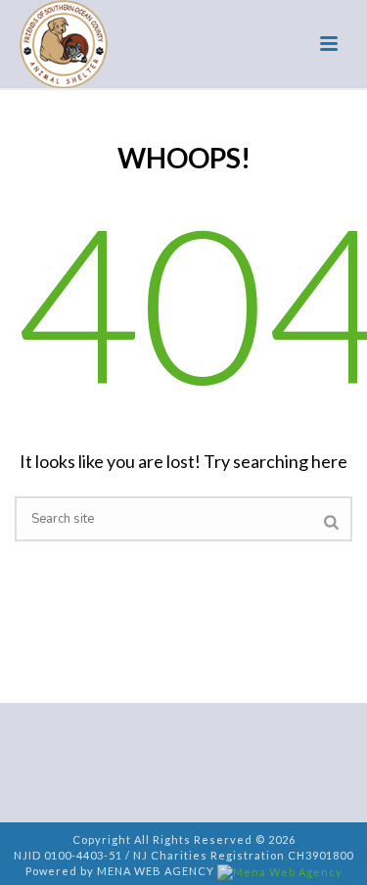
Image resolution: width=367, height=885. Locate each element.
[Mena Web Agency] (280, 870)
